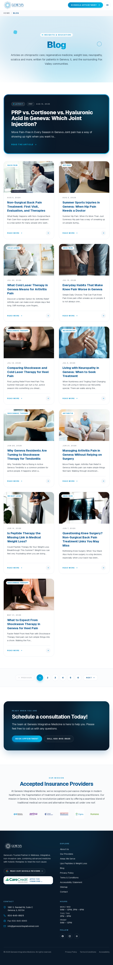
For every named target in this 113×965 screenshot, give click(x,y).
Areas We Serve (67, 858)
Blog (62, 868)
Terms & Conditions (69, 877)
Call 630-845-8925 (58, 739)
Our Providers (66, 854)
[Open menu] (107, 5)
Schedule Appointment (84, 5)
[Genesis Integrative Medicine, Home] (13, 5)
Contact (64, 891)
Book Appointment (27, 739)
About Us (64, 849)
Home (7, 13)
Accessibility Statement (71, 882)
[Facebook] (62, 936)
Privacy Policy (67, 873)
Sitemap (64, 887)
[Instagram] (69, 936)
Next (89, 678)
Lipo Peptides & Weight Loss (73, 863)
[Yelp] (76, 936)
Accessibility (104, 952)
